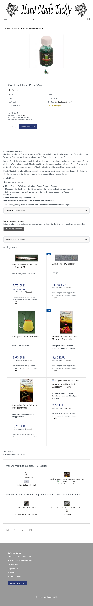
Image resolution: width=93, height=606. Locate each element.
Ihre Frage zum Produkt (15, 239)
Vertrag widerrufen (17, 583)
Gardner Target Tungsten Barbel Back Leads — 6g (67, 479)
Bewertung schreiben (14, 229)
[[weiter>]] (23, 531)
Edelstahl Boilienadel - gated (26, 485)
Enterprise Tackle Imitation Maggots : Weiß (25, 406)
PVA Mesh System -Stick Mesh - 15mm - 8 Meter (26, 265)
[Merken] (13, 91)
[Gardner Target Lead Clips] (67, 481)
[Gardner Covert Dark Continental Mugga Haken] (67, 505)
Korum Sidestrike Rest (26, 477)
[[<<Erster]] (7, 531)
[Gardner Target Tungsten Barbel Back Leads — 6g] (67, 477)
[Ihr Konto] (34, 20)
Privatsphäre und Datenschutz (21, 560)
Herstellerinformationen (15, 210)
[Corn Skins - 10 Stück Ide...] (26, 333)
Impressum (13, 568)
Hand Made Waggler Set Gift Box (26, 508)
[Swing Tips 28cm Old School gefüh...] (66, 260)
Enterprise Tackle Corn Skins (25, 336)
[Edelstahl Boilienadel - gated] (26, 483)
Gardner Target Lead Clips (67, 484)
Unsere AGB (13, 564)
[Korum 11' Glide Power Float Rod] (26, 512)
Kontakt (11, 572)
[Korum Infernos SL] (67, 512)
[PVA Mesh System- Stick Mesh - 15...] (26, 261)
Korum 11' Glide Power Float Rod (26, 514)
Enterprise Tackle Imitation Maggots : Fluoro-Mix (64, 337)
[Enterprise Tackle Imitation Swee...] (66, 381)
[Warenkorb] (88, 20)
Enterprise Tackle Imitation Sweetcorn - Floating (64, 385)
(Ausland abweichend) (63, 102)
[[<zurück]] (15, 531)
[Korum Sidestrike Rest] (26, 475)
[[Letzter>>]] (30, 531)
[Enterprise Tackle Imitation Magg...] (66, 333)
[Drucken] (18, 91)
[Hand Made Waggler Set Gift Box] (26, 505)
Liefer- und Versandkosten (19, 556)
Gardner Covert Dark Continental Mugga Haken (67, 508)
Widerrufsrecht (14, 576)
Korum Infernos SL (67, 514)
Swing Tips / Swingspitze (63, 263)
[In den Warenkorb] (16, 302)
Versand (23, 115)
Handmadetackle (50, 597)
